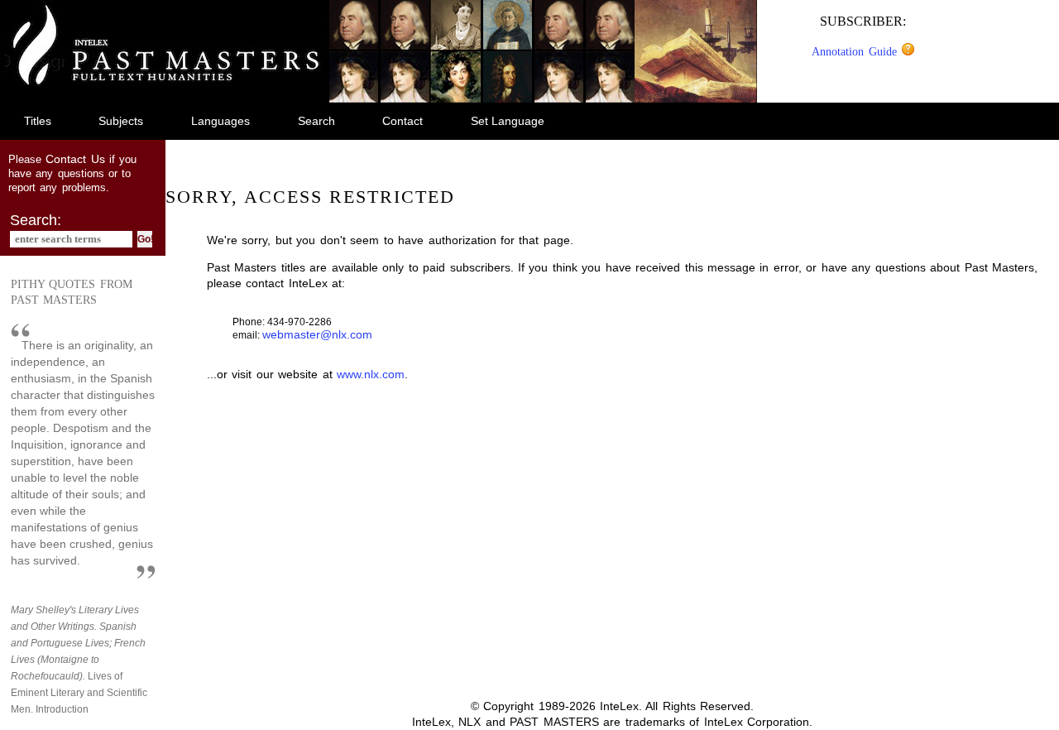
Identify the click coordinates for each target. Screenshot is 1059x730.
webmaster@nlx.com (317, 334)
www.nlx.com (371, 374)
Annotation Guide (856, 51)
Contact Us (75, 159)
